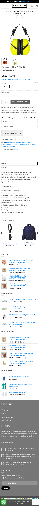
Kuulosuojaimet (25, 142)
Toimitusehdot (6, 421)
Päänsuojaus (25, 144)
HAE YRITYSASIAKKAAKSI (12, 133)
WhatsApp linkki (25, 1)
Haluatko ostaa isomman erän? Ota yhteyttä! (16, 79)
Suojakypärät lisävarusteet (13, 142)
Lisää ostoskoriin (20, 102)
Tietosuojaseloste (7, 417)
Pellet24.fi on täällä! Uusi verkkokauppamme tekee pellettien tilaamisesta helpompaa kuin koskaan (20, 456)
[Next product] (17, 16)
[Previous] (4, 38)
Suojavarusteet (5, 146)
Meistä (3, 413)
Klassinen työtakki (29, 244)
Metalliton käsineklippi (10, 244)
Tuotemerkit (13, 146)
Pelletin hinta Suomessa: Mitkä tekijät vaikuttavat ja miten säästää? (18, 463)
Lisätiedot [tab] (5, 167)
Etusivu (8, 12)
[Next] (34, 38)
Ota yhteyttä (5, 410)
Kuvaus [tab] (3, 163)
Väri (3, 84)
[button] (2, 5)
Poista (36, 82)
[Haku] (7, 5)
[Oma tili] (32, 6)
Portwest (32, 144)
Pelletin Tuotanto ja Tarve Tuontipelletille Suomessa (20, 449)
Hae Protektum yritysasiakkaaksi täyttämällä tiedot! (19, 118)
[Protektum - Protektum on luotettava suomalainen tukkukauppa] (19, 5)
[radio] (5, 86)
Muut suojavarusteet (16, 144)
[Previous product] (21, 16)
